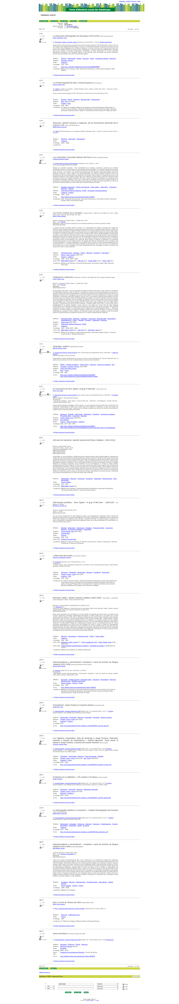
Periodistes (96, 414)
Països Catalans (66, 482)
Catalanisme (96, 320)
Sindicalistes (87, 414)
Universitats (72, 825)
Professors (81, 824)
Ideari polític (72, 139)
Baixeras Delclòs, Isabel (59, 348)
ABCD (91, 1000)
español (128, 1)
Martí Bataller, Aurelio (59, 848)
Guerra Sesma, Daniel (59, 666)
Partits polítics (95, 187)
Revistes (63, 58)
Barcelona (63, 793)
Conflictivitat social (74, 915)
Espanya (63, 103)
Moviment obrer (85, 99)
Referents (59, 607)
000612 (57, 89)
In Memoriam (109, 940)
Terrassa (62, 422)
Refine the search (72, 26)
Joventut (70, 188)
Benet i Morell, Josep (105, 642)
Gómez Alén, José (58, 707)
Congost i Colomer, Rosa (60, 744)
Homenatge (88, 717)
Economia (86, 58)
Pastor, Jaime (106, 261)
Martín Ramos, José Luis (60, 127)
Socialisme (97, 253)
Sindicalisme (98, 478)
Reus (69, 103)
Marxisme (113, 58)
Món (69, 576)
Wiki (98, 1000)
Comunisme (112, 187)
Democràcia (105, 572)
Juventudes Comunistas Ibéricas (97, 190)
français (133, 1)
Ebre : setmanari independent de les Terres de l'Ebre (70, 908)
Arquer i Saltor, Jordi (58, 279)
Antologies (76, 253)
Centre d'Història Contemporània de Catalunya (75, 646)
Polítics (83, 253)
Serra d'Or (58, 562)
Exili (113, 364)
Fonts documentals (90, 756)
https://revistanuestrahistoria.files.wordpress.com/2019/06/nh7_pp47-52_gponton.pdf (85, 798)
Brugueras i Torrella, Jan (60, 506)
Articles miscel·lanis (105, 42)
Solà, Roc (81, 261)
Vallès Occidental (72, 422)
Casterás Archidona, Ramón (61, 159)
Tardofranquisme (106, 824)
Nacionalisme (81, 139)
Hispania (57, 670)
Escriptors (88, 320)
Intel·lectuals (78, 414)
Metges (62, 364)
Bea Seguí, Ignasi (93, 330)
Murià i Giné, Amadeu (59, 904)
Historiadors (72, 572)
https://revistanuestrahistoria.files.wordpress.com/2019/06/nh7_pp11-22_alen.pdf (84, 726)
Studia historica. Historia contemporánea (66, 163)
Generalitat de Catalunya (97, 646)
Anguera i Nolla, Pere (59, 84)
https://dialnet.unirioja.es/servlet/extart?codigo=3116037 (78, 197)
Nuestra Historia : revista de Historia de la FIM (68, 711)
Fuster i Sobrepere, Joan (60, 38)
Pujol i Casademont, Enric (89, 642)
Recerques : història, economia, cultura (66, 42)
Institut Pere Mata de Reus (68, 368)
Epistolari (100, 756)
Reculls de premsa (106, 717)
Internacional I (95, 99)
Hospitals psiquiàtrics (72, 364)
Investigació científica (101, 58)
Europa (81, 683)
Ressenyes (63, 414)
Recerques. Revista (67, 60)
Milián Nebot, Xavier (67, 261)
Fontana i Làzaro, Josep (68, 574)
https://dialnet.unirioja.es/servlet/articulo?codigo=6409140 (77, 956)
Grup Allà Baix (64, 420)
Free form (137, 976)
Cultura (92, 58)
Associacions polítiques (107, 414)
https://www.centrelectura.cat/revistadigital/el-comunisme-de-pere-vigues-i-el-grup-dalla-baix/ (87, 427)
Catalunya (64, 62)
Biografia (63, 99)
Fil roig (63, 222)
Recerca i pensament (67, 854)
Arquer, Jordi (65, 322)
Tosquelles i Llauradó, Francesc (69, 366)
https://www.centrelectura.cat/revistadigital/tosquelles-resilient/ (79, 376)
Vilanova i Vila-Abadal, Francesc (62, 557)
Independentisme (66, 320)
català (138, 1)
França (67, 370)
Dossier (111, 711)
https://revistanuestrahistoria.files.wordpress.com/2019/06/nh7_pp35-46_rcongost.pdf (85, 764)
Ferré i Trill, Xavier (58, 390)
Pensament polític (66, 253)
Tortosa (63, 917)
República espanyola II (68, 187)
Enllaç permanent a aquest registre (64, 75)
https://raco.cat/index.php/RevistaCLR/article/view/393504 (77, 375)
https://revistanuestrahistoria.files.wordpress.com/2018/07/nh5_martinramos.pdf (84, 832)
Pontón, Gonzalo (57, 779)
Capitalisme (97, 572)
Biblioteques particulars (91, 789)
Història (79, 58)
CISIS (87, 1000)
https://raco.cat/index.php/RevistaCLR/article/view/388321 (77, 426)
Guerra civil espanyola (82, 187)
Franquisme (96, 824)
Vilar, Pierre (86, 758)
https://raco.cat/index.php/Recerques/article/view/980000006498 (80, 67)
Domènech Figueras (66, 946)
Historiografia (72, 58)
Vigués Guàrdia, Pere (66, 418)
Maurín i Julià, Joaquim (59, 216)
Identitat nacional (74, 679)
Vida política (105, 253)
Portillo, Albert (92, 261)
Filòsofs (70, 99)
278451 (57, 131)
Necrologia (96, 717)
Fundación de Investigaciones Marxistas (72, 952)
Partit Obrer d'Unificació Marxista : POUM (73, 190)
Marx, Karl (64, 101)
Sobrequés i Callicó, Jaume (69, 642)
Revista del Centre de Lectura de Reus (66, 352)
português (122, 1)
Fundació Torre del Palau (68, 539)
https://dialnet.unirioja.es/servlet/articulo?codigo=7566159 (78, 687)
